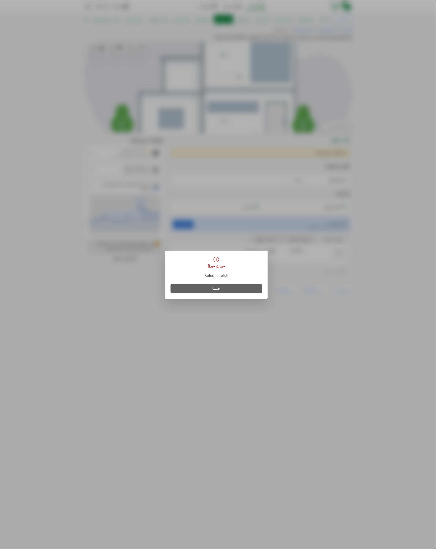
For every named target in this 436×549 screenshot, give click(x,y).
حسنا (216, 288)
